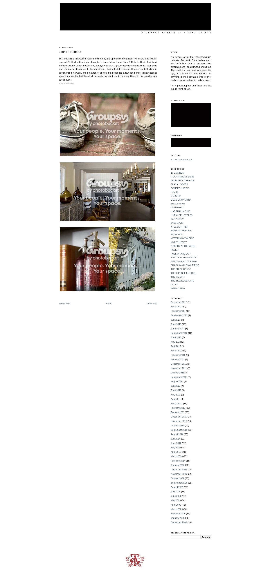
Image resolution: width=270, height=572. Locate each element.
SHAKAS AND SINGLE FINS (185, 265)
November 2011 (179, 368)
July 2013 (176, 320)
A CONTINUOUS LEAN (182, 176)
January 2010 (178, 465)
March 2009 (177, 509)
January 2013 (178, 328)
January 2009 (178, 518)
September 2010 (179, 430)
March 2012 (177, 350)
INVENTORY (177, 219)
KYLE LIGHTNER (179, 227)
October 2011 (177, 372)
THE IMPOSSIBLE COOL (183, 273)
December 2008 (179, 522)
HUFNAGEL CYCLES (181, 215)
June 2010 (176, 443)
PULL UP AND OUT (180, 254)
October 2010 (177, 425)
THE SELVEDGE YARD (182, 280)
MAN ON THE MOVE (181, 230)
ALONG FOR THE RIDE (183, 180)
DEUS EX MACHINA (181, 200)
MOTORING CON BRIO (182, 238)
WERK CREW (178, 288)
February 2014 (178, 311)
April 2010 (176, 452)
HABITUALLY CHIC (180, 211)
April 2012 (176, 346)
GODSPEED (177, 207)
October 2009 (177, 478)
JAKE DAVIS (177, 223)
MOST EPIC (177, 234)
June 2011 (176, 390)
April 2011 (176, 399)
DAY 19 (174, 192)
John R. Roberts (70, 52)
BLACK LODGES (179, 184)
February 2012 (178, 355)
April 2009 (176, 505)
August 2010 (177, 434)
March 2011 (177, 403)
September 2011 (179, 377)
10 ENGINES (177, 173)
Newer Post (64, 303)
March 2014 (177, 306)
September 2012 (179, 333)
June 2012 (176, 337)
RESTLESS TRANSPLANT (184, 257)
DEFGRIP (176, 196)
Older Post (152, 303)
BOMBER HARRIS (180, 188)
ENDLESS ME (178, 203)
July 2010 (176, 438)
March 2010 (177, 456)
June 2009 (176, 496)
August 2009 (177, 487)
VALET (174, 284)
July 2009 (176, 491)
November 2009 (179, 474)
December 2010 (179, 416)
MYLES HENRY (179, 242)
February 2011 (178, 408)
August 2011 (177, 381)
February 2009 (178, 513)
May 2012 (176, 342)
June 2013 (176, 324)
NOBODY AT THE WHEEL (184, 246)
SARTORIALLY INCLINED (184, 261)
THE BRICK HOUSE (181, 269)
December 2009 (179, 469)
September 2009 (179, 483)
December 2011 (179, 364)
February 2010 (178, 461)
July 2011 (175, 386)
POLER (174, 250)
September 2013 (179, 315)
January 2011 (177, 412)
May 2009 (176, 500)
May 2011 (176, 394)
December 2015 (179, 302)
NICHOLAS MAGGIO (181, 159)
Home (108, 303)
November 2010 (179, 421)
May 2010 (176, 447)
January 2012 (178, 359)
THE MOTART (178, 277)
